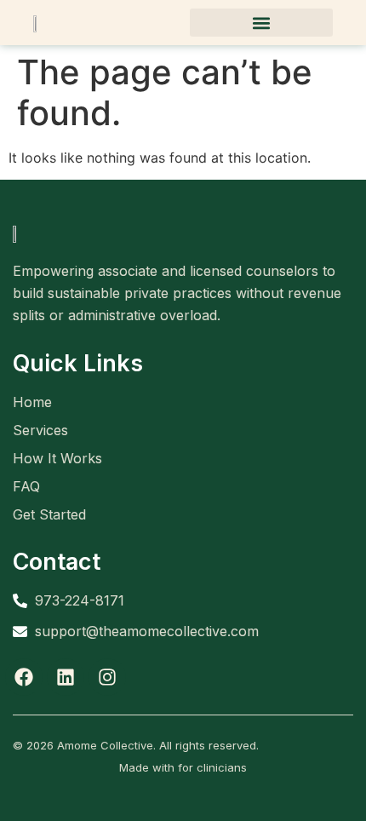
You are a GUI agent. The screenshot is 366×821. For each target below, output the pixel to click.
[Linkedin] (65, 677)
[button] (261, 23)
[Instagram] (107, 677)
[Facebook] (24, 677)
